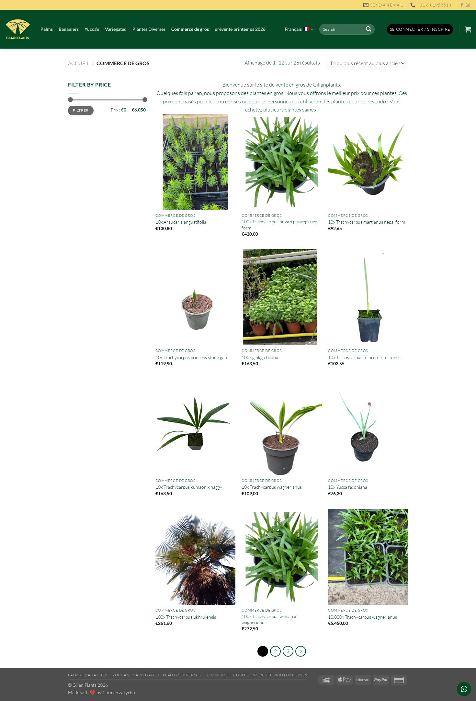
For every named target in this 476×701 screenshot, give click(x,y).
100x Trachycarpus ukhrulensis (185, 617)
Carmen (110, 692)
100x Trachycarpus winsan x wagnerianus (269, 619)
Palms (46, 29)
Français (293, 29)
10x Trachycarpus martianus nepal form (366, 222)
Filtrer (81, 110)
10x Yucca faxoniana (347, 487)
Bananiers (69, 29)
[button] (420, 29)
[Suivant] (300, 651)
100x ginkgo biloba (260, 357)
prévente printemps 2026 (240, 29)
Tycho (129, 692)
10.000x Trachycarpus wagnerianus (362, 617)
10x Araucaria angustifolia (180, 222)
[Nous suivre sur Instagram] (468, 5)
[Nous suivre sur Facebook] (462, 5)
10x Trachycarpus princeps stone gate (191, 357)
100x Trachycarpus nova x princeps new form (280, 224)
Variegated (116, 29)
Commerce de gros (190, 29)
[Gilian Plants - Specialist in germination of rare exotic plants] (18, 29)
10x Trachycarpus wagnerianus (272, 487)
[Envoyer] (368, 29)
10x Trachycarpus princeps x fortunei (364, 357)
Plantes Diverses (148, 29)
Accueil (78, 63)
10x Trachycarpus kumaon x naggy (188, 487)
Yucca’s (92, 29)
